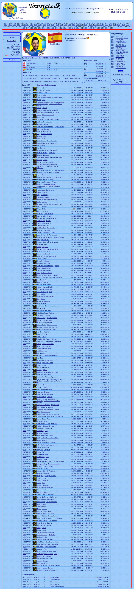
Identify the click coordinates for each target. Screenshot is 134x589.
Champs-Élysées (58, 237)
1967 (127, 25)
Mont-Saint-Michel (50, 546)
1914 (64, 28)
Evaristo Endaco (121, 46)
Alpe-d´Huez (47, 216)
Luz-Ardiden (44, 280)
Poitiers (51, 313)
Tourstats (12, 34)
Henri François (12, 18)
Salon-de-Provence (49, 471)
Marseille (39, 473)
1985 (52, 25)
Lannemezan (41, 502)
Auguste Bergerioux (122, 38)
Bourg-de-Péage (42, 511)
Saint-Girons (40, 457)
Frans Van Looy (121, 55)
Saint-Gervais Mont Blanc (52, 172)
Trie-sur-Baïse (41, 419)
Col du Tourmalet (47, 360)
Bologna (47, 90)
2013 (59, 23)
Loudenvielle (40, 122)
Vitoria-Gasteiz (41, 141)
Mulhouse (39, 341)
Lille (38, 199)
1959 (33, 26)
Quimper (45, 387)
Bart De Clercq (120, 64)
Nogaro (42, 145)
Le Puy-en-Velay (59, 461)
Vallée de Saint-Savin (47, 499)
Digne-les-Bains (42, 513)
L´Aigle (39, 209)
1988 (39, 25)
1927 (27, 28)
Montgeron (40, 476)
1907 (94, 28)
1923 (43, 28)
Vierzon (39, 254)
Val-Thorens (48, 374)
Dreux (38, 394)
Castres (39, 539)
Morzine (39, 211)
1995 (10, 25)
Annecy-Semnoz (48, 568)
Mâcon (39, 100)
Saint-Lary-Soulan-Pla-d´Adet (49, 119)
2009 (75, 23)
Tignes (44, 258)
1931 (121, 26)
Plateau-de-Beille (51, 502)
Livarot (39, 492)
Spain (84, 38)
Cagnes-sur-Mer (42, 532)
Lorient (39, 244)
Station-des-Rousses (47, 445)
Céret (38, 273)
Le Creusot (46, 254)
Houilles (39, 426)
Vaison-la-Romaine (42, 558)
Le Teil (39, 301)
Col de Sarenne (54, 584)
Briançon (39, 216)
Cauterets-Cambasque (49, 150)
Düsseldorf (40, 428)
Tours (38, 251)
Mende (48, 221)
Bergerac (47, 449)
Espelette (54, 423)
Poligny (54, 182)
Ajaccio (44, 528)
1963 (16, 26)
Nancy (44, 336)
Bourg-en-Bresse (48, 179)
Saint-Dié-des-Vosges (43, 339)
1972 (106, 25)
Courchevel (57, 177)
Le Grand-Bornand (50, 256)
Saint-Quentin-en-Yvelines (45, 186)
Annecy (39, 399)
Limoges (46, 155)
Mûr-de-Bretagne (52, 242)
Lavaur (43, 303)
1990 (31, 25)
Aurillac (38, 115)
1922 (48, 28)
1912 (73, 28)
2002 (106, 23)
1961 (25, 26)
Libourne (39, 155)
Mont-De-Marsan (42, 152)
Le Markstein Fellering (49, 184)
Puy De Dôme (57, 157)
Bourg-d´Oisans (42, 218)
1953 (59, 26)
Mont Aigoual (46, 301)
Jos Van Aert (120, 60)
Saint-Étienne (52, 218)
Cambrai (45, 485)
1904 (106, 28)
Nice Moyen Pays (42, 289)
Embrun (39, 370)
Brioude (48, 348)
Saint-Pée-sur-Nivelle (43, 423)
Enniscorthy (40, 131)
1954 (54, 26)
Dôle (38, 206)
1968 (123, 25)
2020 (55, 58)
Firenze (39, 88)
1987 (44, 25)
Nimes (46, 124)
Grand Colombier (46, 322)
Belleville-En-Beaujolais (50, 164)
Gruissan (39, 124)
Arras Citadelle (41, 397)
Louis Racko (120, 44)
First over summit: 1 (31, 78)
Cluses (39, 258)
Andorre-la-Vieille (46, 273)
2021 (51, 58)
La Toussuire (58, 518)
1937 (96, 26)
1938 (91, 26)
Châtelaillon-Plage (42, 313)
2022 (47, 58)
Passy (39, 175)
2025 (10, 23)
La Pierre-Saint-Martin (49, 497)
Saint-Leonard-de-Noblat (44, 157)
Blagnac (39, 459)
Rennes (38, 494)
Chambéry (45, 447)
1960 (29, 26)
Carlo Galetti (119, 39)
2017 (42, 23)
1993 (18, 25)
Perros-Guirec (41, 242)
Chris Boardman (121, 61)
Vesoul (39, 440)
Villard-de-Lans (52, 325)
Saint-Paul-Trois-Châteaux (45, 126)
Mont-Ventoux (46, 556)
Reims (39, 336)
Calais (47, 197)
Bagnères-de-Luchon (53, 414)
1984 (57, 25)
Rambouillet (40, 377)
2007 (84, 23)
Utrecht (39, 478)
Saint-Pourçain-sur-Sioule (45, 554)
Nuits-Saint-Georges (43, 102)
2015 (69, 58)
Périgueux (39, 449)
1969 (118, 25)
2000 (114, 23)
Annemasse (40, 170)
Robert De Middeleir (122, 52)
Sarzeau (46, 385)
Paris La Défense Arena (44, 237)
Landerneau (45, 239)
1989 (35, 25)
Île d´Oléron (40, 310)
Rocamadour (53, 235)
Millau (38, 303)
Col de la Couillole (46, 134)
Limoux (39, 362)
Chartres (47, 392)
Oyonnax (39, 256)
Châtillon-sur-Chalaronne (44, 166)
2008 (80, 23)
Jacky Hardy (120, 57)
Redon (39, 247)
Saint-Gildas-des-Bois (43, 544)
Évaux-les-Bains (42, 112)
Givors (39, 556)
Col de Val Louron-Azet (57, 586)
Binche (39, 202)
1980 (73, 25)
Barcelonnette (45, 129)
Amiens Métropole (47, 394)
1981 (69, 25)
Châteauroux (45, 251)
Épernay (45, 334)
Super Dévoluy (59, 126)
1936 (100, 26)
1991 (27, 25)
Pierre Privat (119, 36)
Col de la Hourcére (56, 582)
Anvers (39, 483)
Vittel (50, 435)
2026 (5, 23)
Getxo (79, 38)
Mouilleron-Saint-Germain (45, 381)
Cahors (53, 232)
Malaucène (46, 263)
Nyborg (45, 192)
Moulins (51, 162)
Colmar (54, 339)
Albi (46, 351)
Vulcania (39, 160)
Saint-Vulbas (58, 97)
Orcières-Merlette (48, 296)
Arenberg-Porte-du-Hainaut (48, 199)
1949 (75, 26)
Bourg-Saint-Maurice (43, 405)
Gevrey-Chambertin (57, 102)
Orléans (39, 110)
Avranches (40, 546)
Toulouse (43, 353)
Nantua (39, 447)
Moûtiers (39, 179)
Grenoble (39, 327)
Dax (38, 145)
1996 (5, 25)
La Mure (39, 466)
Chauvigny (40, 315)
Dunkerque (40, 197)
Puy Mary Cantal (52, 318)
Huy (43, 483)
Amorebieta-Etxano (43, 143)
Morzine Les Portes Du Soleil (54, 170)
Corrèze (47, 315)
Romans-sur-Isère (54, 464)
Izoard (45, 468)
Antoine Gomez (120, 49)
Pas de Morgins (55, 577)
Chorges (45, 561)
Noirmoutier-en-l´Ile (43, 379)
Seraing (39, 485)
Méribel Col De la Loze (51, 327)
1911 (77, 28)
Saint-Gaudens (41, 228)
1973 (102, 25)
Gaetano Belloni (120, 42)
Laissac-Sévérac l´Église (44, 461)
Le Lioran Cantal (53, 112)
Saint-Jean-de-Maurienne (45, 97)
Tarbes (39, 150)
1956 (46, 26)
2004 (97, 23)
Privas (43, 299)
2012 (63, 23)
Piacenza (39, 92)
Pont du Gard (41, 367)
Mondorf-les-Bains (42, 435)
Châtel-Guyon (40, 318)
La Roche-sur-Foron (48, 329)
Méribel (39, 329)
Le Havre (46, 490)
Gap (38, 129)
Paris (38, 523)
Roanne (39, 164)
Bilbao (38, 138)
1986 (48, 25)
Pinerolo (39, 95)
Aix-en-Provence (42, 535)
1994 (14, 25)
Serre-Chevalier (48, 466)
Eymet (39, 452)
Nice (38, 134)
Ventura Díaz (120, 50)
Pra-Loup (51, 513)
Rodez (39, 223)
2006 (88, 23)
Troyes (39, 108)
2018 (62, 58)
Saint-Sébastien (52, 141)
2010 (71, 23)
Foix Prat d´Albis (47, 362)
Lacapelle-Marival (42, 235)
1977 (85, 25)
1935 (104, 26)
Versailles (40, 570)
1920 (56, 28)
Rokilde (39, 192)
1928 (23, 28)
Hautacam (46, 230)
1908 (90, 28)
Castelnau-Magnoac (43, 232)
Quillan (48, 270)
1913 (69, 28)
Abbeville (39, 490)
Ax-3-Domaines (48, 539)
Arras (38, 487)
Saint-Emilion (47, 284)
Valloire (45, 95)
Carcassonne (46, 223)
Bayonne (53, 143)
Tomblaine (40, 204)
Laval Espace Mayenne (50, 249)
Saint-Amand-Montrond (50, 110)
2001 (110, 23)
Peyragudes (51, 228)
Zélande (45, 480)
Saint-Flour (40, 351)
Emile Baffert (120, 47)
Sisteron (43, 294)
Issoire (45, 160)
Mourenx (39, 282)
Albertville (40, 213)
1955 (50, 26)
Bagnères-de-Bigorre (50, 355)
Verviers (39, 433)
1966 (4, 26)
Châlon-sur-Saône (48, 344)
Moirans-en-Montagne (44, 182)
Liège (46, 431)
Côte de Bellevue (55, 579)
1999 (119, 23)
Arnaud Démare (121, 68)
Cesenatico (40, 90)
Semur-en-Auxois (42, 104)
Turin (45, 92)
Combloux (45, 175)
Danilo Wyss (120, 63)
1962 (20, 26)
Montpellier (52, 535)
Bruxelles (39, 332)
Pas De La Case (42, 275)
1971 (110, 25)
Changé (39, 249)
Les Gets (39, 172)
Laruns (42, 148)
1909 (86, 28)
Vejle (38, 195)
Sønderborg (44, 195)
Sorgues (39, 263)
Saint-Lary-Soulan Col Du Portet (51, 277)
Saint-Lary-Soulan (57, 416)
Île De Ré (48, 310)
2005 (93, 23)
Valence (46, 261)
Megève (45, 211)
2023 (44, 58)
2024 (14, 23)
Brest (38, 239)
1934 (109, 26)
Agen (38, 117)
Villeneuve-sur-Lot (48, 115)
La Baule (39, 385)
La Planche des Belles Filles (53, 204)
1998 (123, 23)
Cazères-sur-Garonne (44, 306)
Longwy (44, 202)
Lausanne (44, 206)
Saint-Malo (55, 544)
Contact (12, 60)
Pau (42, 117)
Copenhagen (41, 190)
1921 (52, 28)
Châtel (44, 209)
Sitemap (12, 37)
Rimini (44, 88)
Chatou (39, 287)
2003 (101, 23)
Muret (38, 277)
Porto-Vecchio (41, 525)
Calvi (44, 530)
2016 (47, 23)
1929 (129, 26)
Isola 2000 (48, 131)
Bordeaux (52, 152)
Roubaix (49, 397)
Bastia (49, 525)
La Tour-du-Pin (41, 325)
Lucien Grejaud (120, 41)
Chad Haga (119, 66)
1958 (38, 26)
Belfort (39, 184)
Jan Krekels (119, 53)
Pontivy (44, 244)
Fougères (45, 247)
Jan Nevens (119, 58)
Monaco (39, 136)
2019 (34, 23)
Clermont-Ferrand (42, 162)
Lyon (50, 320)
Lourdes (39, 230)
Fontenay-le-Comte (56, 379)
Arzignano (49, 122)
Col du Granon (48, 213)
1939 (87, 26)
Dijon (43, 100)
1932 (117, 26)
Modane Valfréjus (42, 520)
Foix (47, 225)
